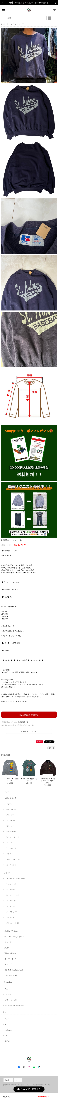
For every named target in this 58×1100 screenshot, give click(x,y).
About (7, 989)
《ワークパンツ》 (11, 901)
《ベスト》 (8, 843)
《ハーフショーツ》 (11, 912)
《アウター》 (9, 854)
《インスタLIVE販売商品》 (13, 970)
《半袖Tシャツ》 (10, 809)
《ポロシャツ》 (10, 820)
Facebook (8, 1019)
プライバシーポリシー (13, 1000)
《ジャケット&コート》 (13, 859)
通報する (51, 748)
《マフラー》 (8, 964)
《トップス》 (8, 804)
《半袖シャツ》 (10, 815)
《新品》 (6, 948)
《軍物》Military (9, 953)
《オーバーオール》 (10, 959)
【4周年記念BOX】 (10, 975)
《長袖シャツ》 (10, 826)
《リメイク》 (8, 942)
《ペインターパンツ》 (12, 895)
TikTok (7, 1041)
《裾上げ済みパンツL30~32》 (15, 879)
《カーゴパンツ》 (11, 917)
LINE (6, 1035)
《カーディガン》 (11, 865)
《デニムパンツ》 (11, 884)
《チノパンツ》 (10, 890)
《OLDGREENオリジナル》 (13, 937)
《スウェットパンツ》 (12, 923)
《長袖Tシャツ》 (10, 832)
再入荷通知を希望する (29, 715)
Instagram (9, 1030)
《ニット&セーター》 (12, 848)
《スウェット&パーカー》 (13, 837)
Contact (8, 994)
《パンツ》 (7, 873)
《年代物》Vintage (10, 931)
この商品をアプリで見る (29, 731)
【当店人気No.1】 (10, 798)
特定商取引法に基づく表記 (14, 1005)
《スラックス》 (10, 906)
